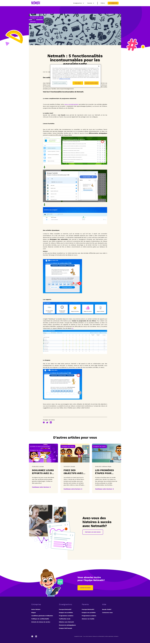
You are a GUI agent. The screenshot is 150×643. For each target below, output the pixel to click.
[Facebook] (33, 636)
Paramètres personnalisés (59, 83)
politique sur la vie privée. (64, 78)
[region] (75, 75)
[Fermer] (98, 66)
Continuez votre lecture (40, 487)
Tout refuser (78, 83)
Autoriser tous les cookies (91, 83)
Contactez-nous (85, 587)
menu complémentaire (71, 104)
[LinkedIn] (36, 636)
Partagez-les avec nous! (93, 532)
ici (72, 328)
